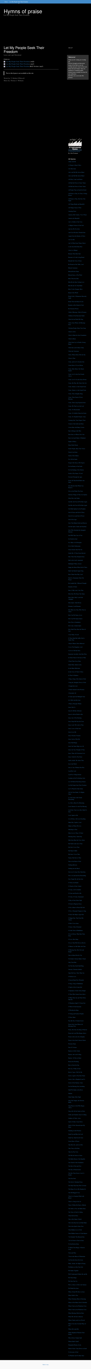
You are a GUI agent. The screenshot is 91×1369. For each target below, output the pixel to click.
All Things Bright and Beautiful (76, 204)
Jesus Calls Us (71, 707)
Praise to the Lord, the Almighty (76, 1037)
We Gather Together (73, 1270)
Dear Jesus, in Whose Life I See (76, 434)
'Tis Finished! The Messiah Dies (76, 1237)
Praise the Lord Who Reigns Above (77, 1033)
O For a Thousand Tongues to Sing (77, 911)
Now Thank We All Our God (75, 879)
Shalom (70, 1093)
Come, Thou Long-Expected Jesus (77, 402)
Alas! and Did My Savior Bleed (76, 172)
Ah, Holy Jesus (72, 169)
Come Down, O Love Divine (75, 365)
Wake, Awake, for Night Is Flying (76, 1263)
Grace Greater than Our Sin (75, 549)
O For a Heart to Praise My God (76, 907)
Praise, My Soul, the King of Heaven (77, 1029)
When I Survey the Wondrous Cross (77, 1306)
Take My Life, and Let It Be (75, 1145)
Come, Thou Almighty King (75, 394)
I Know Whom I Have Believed (76, 643)
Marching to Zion (72, 829)
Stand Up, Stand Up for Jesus (75, 1138)
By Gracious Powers (73, 308)
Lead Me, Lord (72, 771)
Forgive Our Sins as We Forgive (76, 463)
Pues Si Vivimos (72, 1047)
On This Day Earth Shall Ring (76, 966)
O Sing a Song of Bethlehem (75, 983)
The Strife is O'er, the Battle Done (77, 1208)
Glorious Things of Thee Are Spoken (77, 494)
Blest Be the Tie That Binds (75, 285)
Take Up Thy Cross (73, 1152)
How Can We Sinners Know (75, 618)
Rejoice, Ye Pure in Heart (74, 1058)
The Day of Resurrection (74, 1169)
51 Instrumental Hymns (74, 151)
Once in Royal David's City (75, 955)
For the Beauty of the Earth (75, 466)
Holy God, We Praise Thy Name (76, 594)
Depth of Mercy (72, 441)
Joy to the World (72, 764)
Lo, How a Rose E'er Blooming (76, 803)
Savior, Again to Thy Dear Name (76, 1076)
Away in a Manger (73, 250)
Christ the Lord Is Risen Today (76, 347)
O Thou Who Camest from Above (76, 994)
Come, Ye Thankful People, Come (77, 417)
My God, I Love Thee (73, 847)
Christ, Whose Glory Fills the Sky (76, 355)
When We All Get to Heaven (75, 1316)
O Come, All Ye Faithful (74, 890)
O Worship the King (73, 1010)
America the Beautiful (73, 218)
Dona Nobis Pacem (73, 445)
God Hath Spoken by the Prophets (76, 509)
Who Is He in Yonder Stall (75, 1338)
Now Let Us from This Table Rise (76, 872)
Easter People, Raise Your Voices (76, 448)
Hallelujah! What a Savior (74, 564)
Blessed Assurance (72, 268)
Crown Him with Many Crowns (76, 427)
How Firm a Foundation (74, 622)
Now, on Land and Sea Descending (77, 875)
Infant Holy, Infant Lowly (74, 665)
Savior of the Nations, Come (75, 1083)
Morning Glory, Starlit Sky (75, 836)
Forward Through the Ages (75, 477)
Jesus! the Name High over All (76, 746)
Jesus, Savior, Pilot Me (74, 739)
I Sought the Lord (72, 686)
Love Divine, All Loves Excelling (76, 819)
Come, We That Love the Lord (76, 406)
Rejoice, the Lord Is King (74, 1054)
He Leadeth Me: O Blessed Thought (77, 583)
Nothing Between (72, 865)
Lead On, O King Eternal (74, 774)
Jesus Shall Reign (72, 742)
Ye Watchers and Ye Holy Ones (76, 1355)
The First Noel (72, 1178)
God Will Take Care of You (75, 535)
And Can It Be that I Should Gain (76, 232)
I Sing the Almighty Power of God (77, 682)
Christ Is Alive (72, 332)
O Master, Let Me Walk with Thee (77, 946)
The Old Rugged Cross (74, 1192)
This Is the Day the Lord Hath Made (77, 1223)
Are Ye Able (71, 239)
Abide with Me (72, 161)
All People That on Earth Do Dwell (77, 190)
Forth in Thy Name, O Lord (75, 473)
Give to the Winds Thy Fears (75, 491)
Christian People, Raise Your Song (77, 328)
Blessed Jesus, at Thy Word (75, 275)
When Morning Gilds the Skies (76, 1313)
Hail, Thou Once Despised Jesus (76, 556)
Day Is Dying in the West (74, 431)
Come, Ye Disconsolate (74, 409)
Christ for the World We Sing (75, 319)
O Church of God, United (74, 886)
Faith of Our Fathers (73, 456)
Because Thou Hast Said (74, 254)
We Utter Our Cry (72, 1281)
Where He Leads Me (73, 1329)
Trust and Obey (72, 1253)
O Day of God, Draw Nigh (75, 900)
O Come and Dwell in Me (74, 893)
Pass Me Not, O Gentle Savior (76, 1021)
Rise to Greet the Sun (73, 1065)
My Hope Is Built (72, 851)
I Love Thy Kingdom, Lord (75, 647)
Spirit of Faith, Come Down (75, 1122)
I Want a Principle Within (74, 704)
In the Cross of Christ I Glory (75, 672)
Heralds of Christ (72, 587)
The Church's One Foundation (75, 1162)
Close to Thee (71, 358)
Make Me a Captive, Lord (74, 822)
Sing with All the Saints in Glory (76, 1111)
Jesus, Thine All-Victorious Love (76, 753)
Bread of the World (73, 293)
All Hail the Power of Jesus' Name (77, 183)
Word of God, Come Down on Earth (77, 1348)
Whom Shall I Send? (73, 1341)
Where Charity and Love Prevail (76, 1320)
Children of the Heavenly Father (76, 316)
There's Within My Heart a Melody (77, 1205)
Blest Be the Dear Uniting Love (76, 282)
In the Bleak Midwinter (74, 668)
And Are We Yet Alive (74, 229)
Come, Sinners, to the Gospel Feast (77, 386)
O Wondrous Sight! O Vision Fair (76, 1003)
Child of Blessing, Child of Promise (77, 312)
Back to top (45, 1364)
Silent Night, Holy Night (74, 1097)
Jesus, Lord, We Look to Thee (76, 725)
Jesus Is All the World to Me (75, 714)
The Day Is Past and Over (74, 1166)
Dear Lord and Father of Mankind (76, 438)
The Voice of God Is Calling (75, 1212)
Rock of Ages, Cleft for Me (75, 1072)
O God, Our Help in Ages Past (76, 914)
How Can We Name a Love (75, 615)
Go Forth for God (72, 539)
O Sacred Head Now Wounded (76, 980)
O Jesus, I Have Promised (74, 927)
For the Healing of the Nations (76, 470)
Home (6, 2)
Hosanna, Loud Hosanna (74, 606)
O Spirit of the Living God (75, 987)
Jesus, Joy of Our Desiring (74, 718)
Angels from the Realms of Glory (76, 236)
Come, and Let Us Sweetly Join (76, 362)
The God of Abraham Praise (75, 1182)
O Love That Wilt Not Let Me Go (76, 943)
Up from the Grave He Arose (75, 1260)
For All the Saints (72, 459)
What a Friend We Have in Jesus (76, 1292)
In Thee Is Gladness (73, 675)
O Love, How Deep (73, 939)
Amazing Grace (72, 211)
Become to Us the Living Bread (76, 257)
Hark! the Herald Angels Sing (75, 571)
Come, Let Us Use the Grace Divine (77, 379)
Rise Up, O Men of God (74, 1068)
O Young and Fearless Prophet (76, 1014)
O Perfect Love (72, 976)
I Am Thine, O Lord (73, 634)
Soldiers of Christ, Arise (74, 1118)
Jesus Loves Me (72, 732)
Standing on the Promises (74, 1130)
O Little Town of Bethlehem (75, 930)
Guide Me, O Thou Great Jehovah (76, 553)
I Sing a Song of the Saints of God (77, 679)
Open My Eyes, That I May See (76, 973)
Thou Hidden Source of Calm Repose (77, 1233)
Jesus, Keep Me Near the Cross (76, 721)
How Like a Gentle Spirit (74, 626)
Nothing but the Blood (74, 868)
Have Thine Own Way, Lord (75, 574)
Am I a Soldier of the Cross (75, 222)
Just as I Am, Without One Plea (76, 767)
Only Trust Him (72, 962)
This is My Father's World (74, 1219)
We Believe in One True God (75, 1267)
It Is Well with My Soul (74, 700)
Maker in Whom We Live (74, 826)
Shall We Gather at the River (75, 1090)
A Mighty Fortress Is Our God (76, 225)
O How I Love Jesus (73, 923)
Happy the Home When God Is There (77, 567)
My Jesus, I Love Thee (74, 854)
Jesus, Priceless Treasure (74, 735)
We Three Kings (72, 1277)
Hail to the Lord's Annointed (75, 560)
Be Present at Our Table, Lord (76, 264)
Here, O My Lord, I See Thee (75, 590)
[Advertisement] (45, 30)
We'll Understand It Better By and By (77, 1274)
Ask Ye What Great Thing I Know (77, 243)
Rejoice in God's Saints (74, 1051)
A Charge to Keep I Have (74, 165)
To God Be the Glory (73, 1244)
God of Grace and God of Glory (76, 512)
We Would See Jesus (73, 1288)
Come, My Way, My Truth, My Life (77, 383)
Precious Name (72, 1044)
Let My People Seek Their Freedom (19, 2)
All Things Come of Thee (74, 208)
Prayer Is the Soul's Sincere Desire (77, 1040)
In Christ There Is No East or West (77, 657)
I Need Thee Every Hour (74, 661)
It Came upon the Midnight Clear (76, 696)
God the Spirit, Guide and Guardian (77, 526)
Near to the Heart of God (74, 861)
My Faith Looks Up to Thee (75, 843)
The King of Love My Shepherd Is (77, 1189)
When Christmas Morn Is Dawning (77, 1299)
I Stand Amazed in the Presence (76, 689)
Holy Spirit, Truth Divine (74, 603)
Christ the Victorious (73, 351)
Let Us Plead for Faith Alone (75, 789)
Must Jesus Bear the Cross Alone (76, 840)
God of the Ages (72, 519)
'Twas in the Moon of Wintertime (76, 1256)
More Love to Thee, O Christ (75, 833)
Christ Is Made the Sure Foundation (77, 335)
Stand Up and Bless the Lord (75, 1134)
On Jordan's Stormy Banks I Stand (77, 959)
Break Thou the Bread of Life (75, 301)
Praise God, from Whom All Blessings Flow (75, 1025)
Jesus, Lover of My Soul (74, 728)
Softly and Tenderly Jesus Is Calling (77, 1115)
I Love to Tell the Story (74, 650)
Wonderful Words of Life (74, 1345)
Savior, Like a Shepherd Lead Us (76, 1079)
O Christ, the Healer (73, 882)
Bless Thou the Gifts (73, 278)
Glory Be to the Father (74, 498)
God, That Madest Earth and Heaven (77, 523)
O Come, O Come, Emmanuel (76, 897)
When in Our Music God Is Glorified (77, 1302)
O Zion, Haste (71, 1017)
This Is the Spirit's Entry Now (76, 1226)
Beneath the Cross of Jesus (75, 261)
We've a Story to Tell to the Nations (77, 1285)
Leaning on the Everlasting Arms (76, 778)
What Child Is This (73, 1295)
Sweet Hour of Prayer (73, 1141)
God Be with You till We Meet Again (77, 502)
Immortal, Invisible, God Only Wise (77, 654)
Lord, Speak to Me (73, 815)
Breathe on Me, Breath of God (76, 305)
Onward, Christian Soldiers (75, 969)
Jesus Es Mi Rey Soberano (75, 711)
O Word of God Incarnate (74, 1006)
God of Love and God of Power (76, 516)
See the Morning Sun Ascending (76, 1086)
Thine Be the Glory (73, 1215)
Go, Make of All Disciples (75, 542)
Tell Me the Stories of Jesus (75, 1155)
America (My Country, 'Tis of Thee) (77, 215)
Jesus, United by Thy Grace (75, 757)
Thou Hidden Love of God (75, 1230)
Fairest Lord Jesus (72, 452)
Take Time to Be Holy (74, 1148)
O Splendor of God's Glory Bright (77, 990)
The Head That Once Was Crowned (77, 1185)
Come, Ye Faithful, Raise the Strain (77, 413)
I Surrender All (72, 693)
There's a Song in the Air (74, 1201)
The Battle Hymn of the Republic (76, 1159)
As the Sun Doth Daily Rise (75, 246)
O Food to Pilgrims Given (74, 904)
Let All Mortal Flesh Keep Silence (77, 781)
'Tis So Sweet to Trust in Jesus (76, 1240)
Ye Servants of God (73, 1352)
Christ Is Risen (72, 339)
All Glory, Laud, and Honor (75, 179)
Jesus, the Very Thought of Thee (76, 750)
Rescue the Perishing (73, 1061)
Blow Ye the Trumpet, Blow (75, 289)
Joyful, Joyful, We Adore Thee (76, 760)
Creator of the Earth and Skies (76, 424)
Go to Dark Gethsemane (74, 546)
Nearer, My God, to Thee (74, 858)
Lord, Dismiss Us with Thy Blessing (77, 806)
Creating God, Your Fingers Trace (76, 420)
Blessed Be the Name (73, 271)
